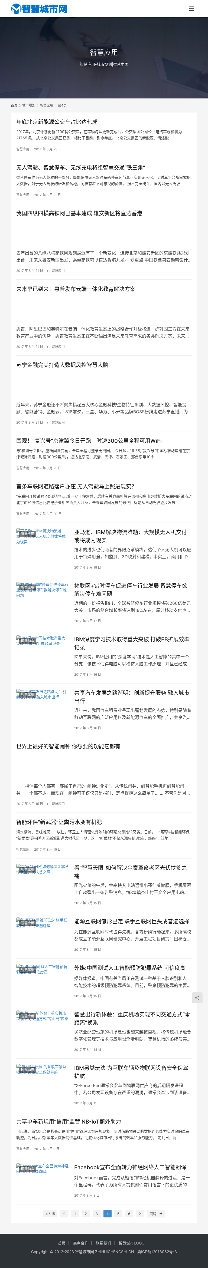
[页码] (161, 1213)
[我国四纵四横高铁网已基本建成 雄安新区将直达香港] (104, 233)
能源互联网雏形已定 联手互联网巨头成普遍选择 (131, 921)
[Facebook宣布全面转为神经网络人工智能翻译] (42, 1179)
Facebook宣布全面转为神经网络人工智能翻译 (130, 1167)
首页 (14, 105)
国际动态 (27, 641)
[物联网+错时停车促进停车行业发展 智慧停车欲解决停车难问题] (42, 598)
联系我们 (103, 1243)
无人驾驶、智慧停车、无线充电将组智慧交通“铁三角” (80, 167)
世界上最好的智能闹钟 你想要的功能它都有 (68, 746)
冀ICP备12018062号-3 (157, 1251)
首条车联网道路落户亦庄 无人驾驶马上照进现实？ (76, 486)
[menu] (191, 9)
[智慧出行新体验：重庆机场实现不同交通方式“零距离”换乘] (42, 1027)
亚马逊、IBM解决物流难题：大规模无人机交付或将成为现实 (130, 536)
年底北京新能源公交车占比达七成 (57, 122)
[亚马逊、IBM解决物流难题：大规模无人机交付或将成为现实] (42, 544)
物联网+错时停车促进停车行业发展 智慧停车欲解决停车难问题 (130, 590)
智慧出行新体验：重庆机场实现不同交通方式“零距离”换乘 (132, 1018)
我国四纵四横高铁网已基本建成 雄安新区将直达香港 (79, 213)
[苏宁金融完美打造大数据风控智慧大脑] (104, 385)
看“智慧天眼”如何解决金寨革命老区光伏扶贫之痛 (130, 872)
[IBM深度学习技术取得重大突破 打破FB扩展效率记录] (42, 651)
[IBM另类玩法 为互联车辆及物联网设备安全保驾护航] (42, 1080)
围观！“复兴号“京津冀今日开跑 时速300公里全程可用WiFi (89, 441)
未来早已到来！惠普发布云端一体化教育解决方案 (75, 289)
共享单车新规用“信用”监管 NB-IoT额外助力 (68, 1121)
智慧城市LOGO (132, 1243)
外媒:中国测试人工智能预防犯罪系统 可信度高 (130, 968)
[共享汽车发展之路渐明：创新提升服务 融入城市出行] (42, 705)
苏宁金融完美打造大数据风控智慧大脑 (62, 365)
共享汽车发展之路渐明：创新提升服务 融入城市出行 (131, 697)
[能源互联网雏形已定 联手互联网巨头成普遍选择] (42, 933)
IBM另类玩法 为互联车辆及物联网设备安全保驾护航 (131, 1072)
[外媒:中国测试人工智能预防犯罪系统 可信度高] (42, 980)
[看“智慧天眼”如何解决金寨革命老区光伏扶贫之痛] (42, 880)
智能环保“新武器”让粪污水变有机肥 (59, 822)
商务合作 (80, 1243)
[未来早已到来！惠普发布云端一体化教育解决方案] (104, 309)
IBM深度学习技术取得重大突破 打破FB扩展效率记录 (132, 643)
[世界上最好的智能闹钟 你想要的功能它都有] (104, 766)
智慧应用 (22, 149)
